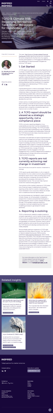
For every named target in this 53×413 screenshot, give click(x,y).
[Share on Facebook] (2, 84)
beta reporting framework (33, 235)
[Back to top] (50, 410)
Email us (5, 383)
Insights (8, 13)
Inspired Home (7, 6)
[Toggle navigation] (50, 5)
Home (3, 13)
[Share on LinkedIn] (6, 84)
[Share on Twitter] (4, 84)
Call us (11, 383)
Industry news (16, 13)
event (39, 59)
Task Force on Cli (30, 54)
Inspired (7, 359)
